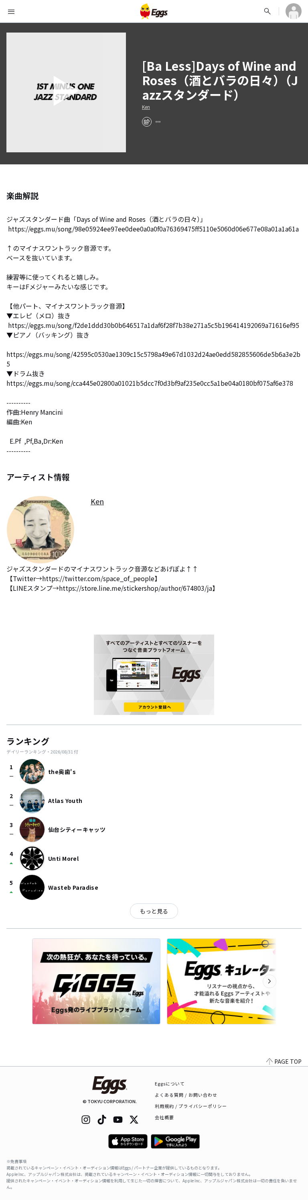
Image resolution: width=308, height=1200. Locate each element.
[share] (147, 122)
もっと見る (154, 911)
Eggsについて (170, 1083)
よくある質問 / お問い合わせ (186, 1094)
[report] (158, 122)
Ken (146, 107)
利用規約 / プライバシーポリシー (191, 1106)
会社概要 (164, 1117)
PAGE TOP (288, 1061)
